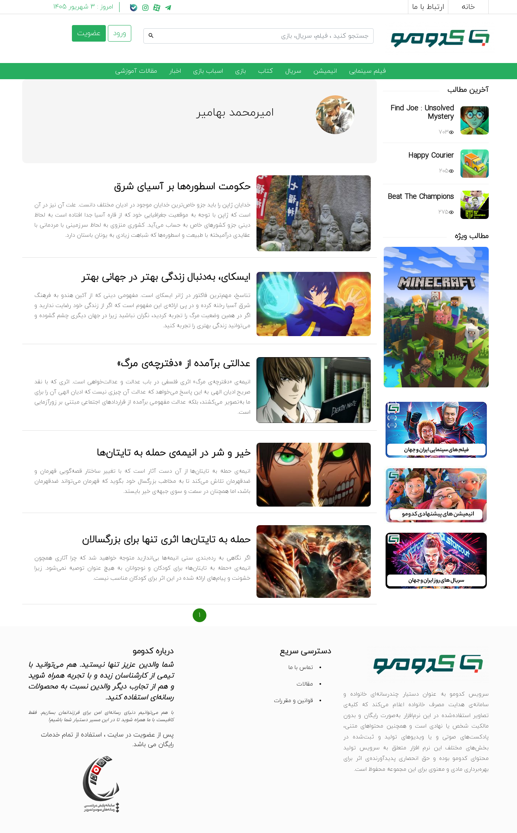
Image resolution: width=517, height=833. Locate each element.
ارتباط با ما (428, 7)
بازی (240, 71)
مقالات (304, 684)
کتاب (265, 71)
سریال (293, 71)
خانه (468, 7)
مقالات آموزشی (136, 71)
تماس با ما (300, 667)
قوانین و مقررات (293, 701)
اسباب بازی (208, 71)
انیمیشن (325, 71)
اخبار (175, 71)
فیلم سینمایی (367, 71)
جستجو (363, 27)
